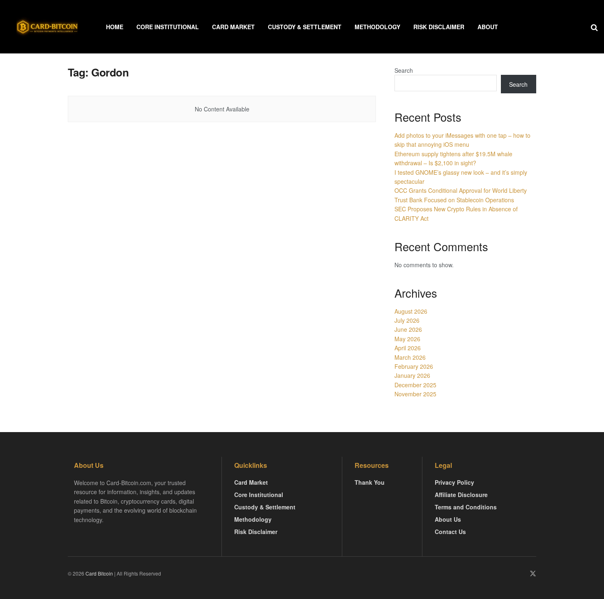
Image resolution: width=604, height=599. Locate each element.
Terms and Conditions (466, 507)
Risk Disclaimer (438, 27)
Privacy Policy (454, 482)
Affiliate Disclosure (461, 494)
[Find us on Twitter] (533, 573)
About (487, 27)
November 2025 (415, 394)
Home (114, 27)
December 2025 (415, 385)
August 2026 (410, 311)
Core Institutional (167, 27)
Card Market (233, 27)
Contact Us (450, 531)
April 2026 (407, 348)
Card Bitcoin (98, 573)
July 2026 (407, 320)
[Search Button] (594, 26)
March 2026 (410, 357)
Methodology (377, 27)
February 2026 (413, 366)
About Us (448, 519)
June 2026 (408, 329)
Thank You (370, 482)
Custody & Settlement (304, 27)
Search (403, 70)
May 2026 (407, 339)
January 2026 (412, 375)
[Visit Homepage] (47, 26)
